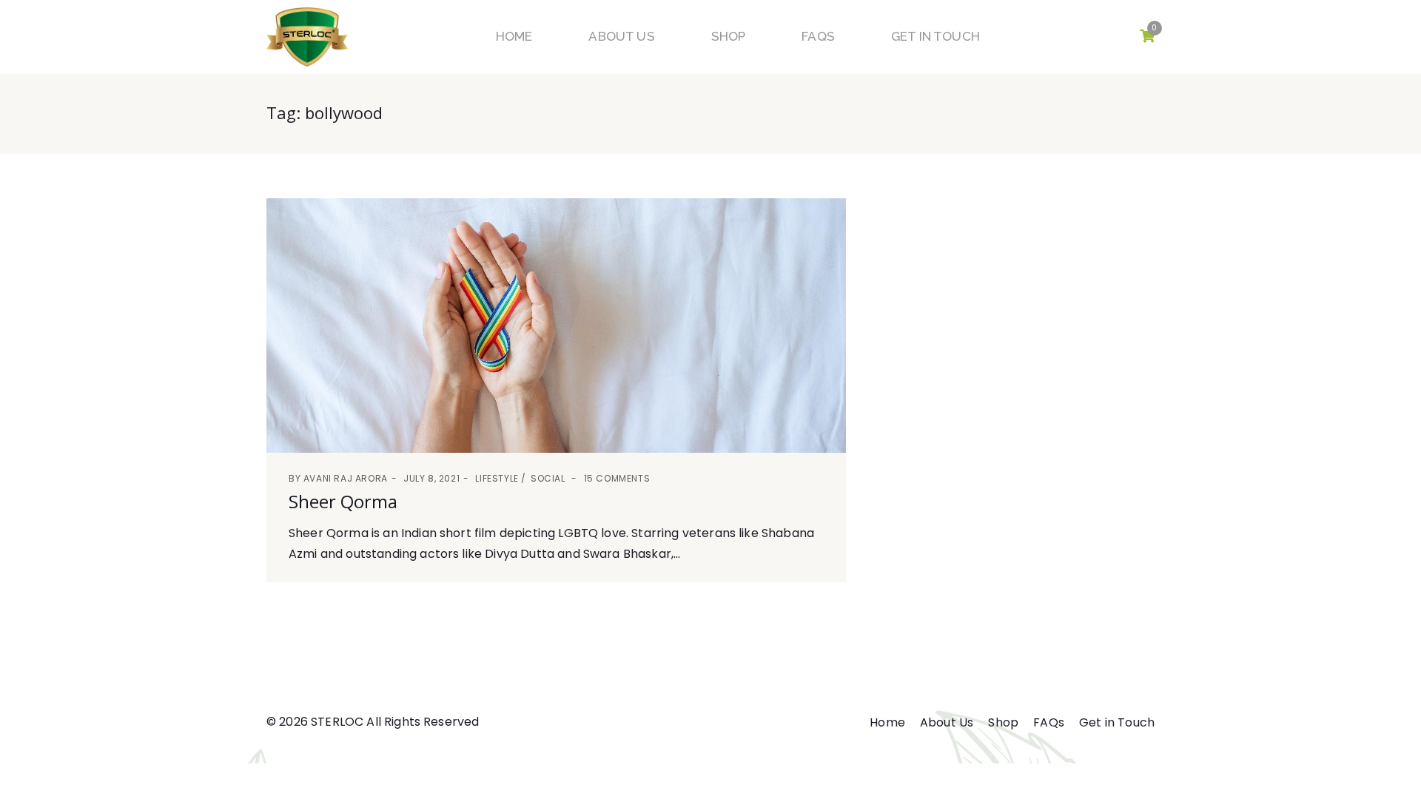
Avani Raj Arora (345, 478)
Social (548, 478)
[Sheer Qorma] (556, 325)
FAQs (818, 36)
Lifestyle (496, 478)
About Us (621, 36)
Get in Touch (935, 36)
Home (514, 36)
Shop (728, 36)
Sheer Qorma (343, 501)
